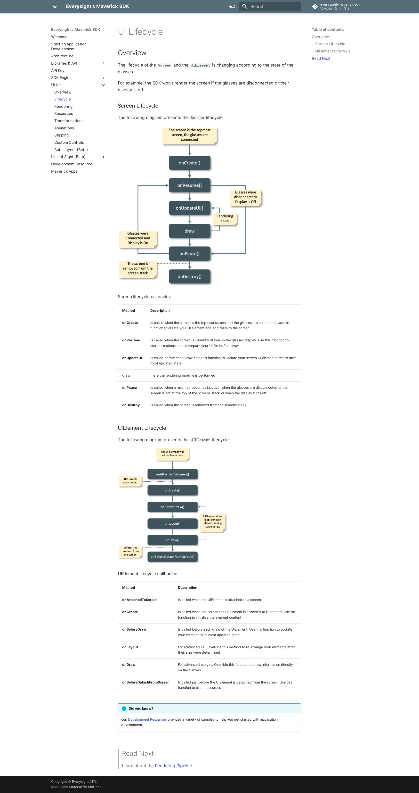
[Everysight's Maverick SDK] (54, 6)
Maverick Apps (64, 171)
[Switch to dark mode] (232, 6)
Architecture (62, 56)
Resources (63, 113)
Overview (63, 92)
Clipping (61, 135)
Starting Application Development (69, 46)
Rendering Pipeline (173, 765)
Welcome (59, 36)
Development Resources (147, 719)
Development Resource (71, 164)
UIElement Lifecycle (333, 51)
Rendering (63, 106)
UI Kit (56, 85)
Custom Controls (69, 142)
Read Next (321, 58)
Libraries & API (64, 63)
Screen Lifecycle (330, 44)
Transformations (68, 120)
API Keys (58, 70)
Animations (64, 128)
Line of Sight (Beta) (68, 156)
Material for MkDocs (85, 787)
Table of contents (328, 29)
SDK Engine (61, 77)
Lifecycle (62, 99)
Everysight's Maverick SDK (75, 29)
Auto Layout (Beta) (71, 149)
